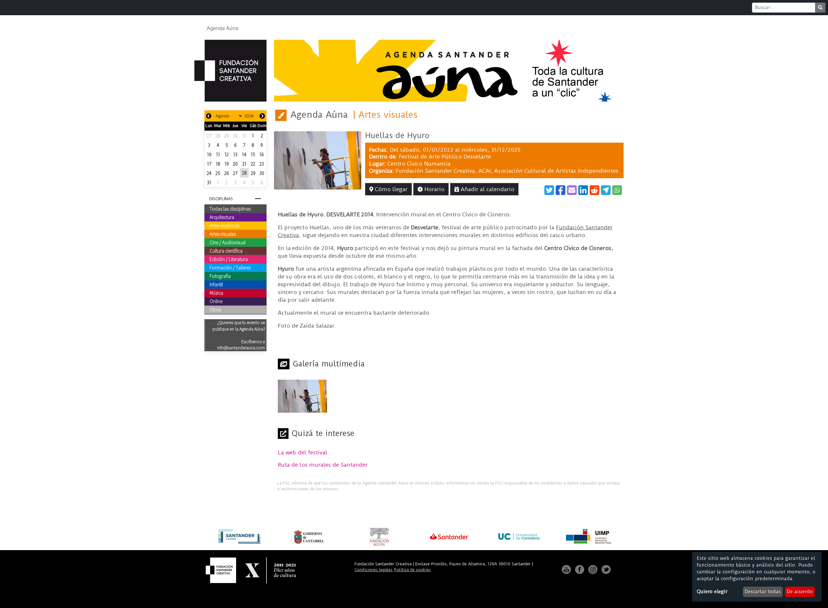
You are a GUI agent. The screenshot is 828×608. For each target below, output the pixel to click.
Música (216, 292)
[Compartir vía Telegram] (606, 190)
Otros (215, 309)
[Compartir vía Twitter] (549, 190)
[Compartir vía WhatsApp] (617, 190)
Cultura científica (226, 250)
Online (216, 301)
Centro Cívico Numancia (419, 163)
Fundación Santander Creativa (435, 171)
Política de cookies (412, 569)
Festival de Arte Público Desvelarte (445, 156)
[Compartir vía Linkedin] (583, 190)
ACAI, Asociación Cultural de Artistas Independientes (548, 171)
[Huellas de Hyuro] (317, 160)
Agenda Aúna (222, 28)
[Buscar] (820, 8)
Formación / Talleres (230, 267)
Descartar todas (763, 591)
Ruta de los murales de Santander (323, 464)
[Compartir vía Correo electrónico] (572, 190)
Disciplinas (221, 198)
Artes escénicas (224, 225)
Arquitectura (222, 217)
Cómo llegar (390, 189)
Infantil (216, 284)
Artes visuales (223, 234)
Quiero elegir (712, 591)
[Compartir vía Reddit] (594, 190)
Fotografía (220, 276)
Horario (433, 189)
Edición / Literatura (229, 259)
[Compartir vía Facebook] (560, 190)
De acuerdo (800, 591)
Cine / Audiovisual (227, 242)
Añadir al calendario (486, 189)
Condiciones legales (373, 569)
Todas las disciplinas (230, 208)
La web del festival (302, 452)
